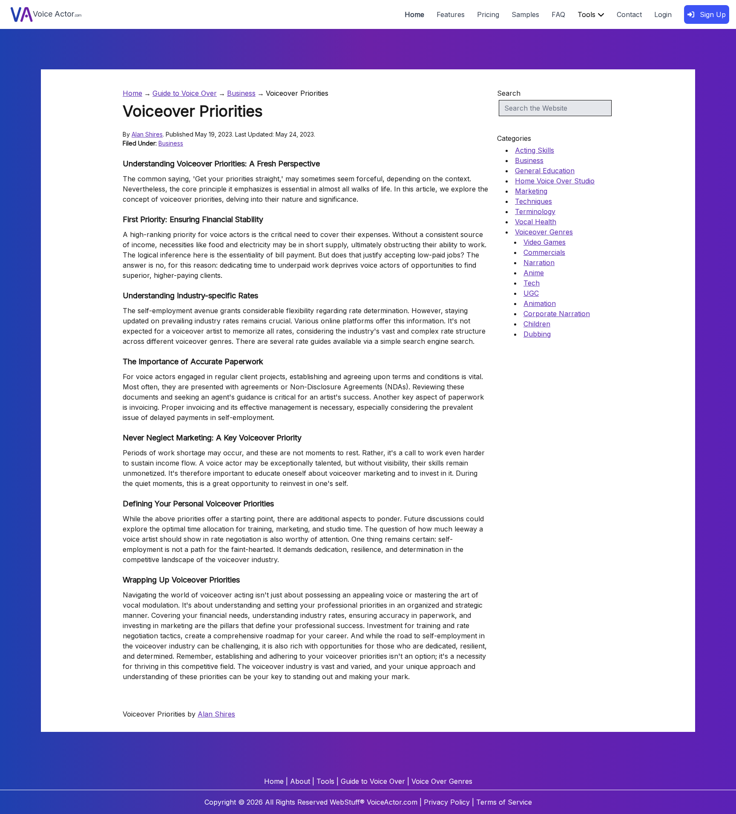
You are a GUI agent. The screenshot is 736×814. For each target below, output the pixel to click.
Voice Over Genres (441, 781)
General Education (545, 170)
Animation (539, 303)
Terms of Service (504, 802)
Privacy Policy (447, 802)
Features (451, 14)
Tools (588, 14)
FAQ (558, 14)
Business (241, 93)
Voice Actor (57, 13)
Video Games (544, 242)
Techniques (533, 201)
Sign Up (712, 14)
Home (414, 14)
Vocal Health (535, 221)
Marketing (531, 191)
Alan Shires (147, 134)
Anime (533, 272)
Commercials (544, 252)
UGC (531, 293)
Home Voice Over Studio (555, 181)
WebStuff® (347, 802)
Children (536, 324)
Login (663, 14)
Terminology (535, 211)
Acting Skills (534, 150)
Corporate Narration (556, 313)
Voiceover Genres (544, 232)
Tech (531, 283)
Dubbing (537, 334)
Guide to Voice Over (184, 93)
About (300, 781)
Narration (539, 262)
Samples (525, 14)
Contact (629, 14)
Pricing (488, 14)
